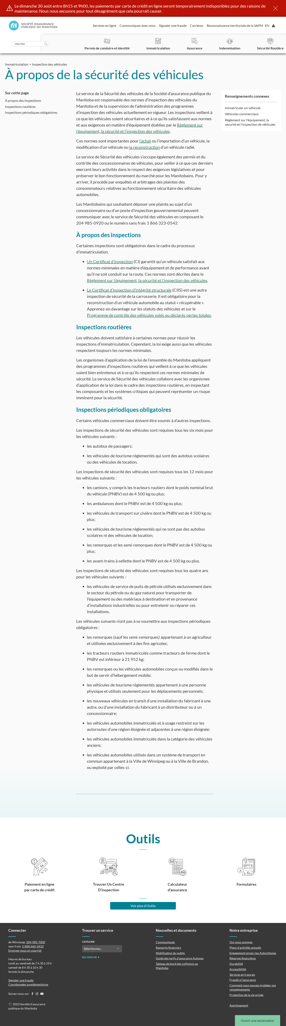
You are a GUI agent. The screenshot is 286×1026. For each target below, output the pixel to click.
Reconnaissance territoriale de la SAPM (235, 25)
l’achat (145, 140)
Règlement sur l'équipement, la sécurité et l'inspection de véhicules (250, 122)
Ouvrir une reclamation (257, 1020)
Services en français (242, 974)
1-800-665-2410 (33, 946)
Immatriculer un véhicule (242, 108)
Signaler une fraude (173, 25)
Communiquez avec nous (138, 25)
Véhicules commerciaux (242, 114)
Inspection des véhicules (49, 64)
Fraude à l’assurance (242, 980)
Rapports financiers (168, 947)
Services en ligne (104, 25)
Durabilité (236, 963)
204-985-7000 (35, 942)
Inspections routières (20, 107)
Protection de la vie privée (246, 995)
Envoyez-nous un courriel (24, 950)
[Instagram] (37, 993)
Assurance (194, 48)
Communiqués (165, 942)
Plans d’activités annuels (245, 947)
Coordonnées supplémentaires (28, 984)
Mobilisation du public (170, 953)
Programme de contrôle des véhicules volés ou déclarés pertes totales (149, 315)
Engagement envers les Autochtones (252, 953)
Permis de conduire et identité (107, 48)
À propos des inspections (23, 100)
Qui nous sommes (241, 942)
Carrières (196, 25)
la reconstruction (144, 147)
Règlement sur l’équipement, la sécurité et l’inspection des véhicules (147, 280)
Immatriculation (158, 48)
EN (267, 25)
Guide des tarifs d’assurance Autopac (180, 958)
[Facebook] (32, 993)
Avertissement (238, 1005)
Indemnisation (229, 48)
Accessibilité (237, 969)
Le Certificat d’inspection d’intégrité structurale (129, 289)
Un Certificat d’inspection (110, 261)
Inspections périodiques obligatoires (31, 113)
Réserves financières (242, 958)
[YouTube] (42, 993)
